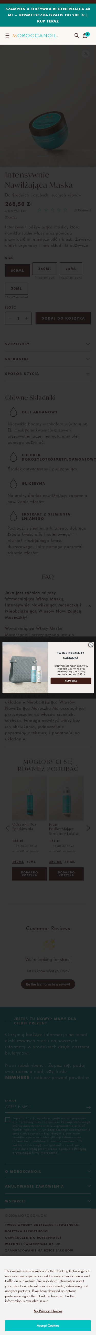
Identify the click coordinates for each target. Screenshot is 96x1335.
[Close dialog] (91, 645)
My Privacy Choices (48, 1311)
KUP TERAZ (71, 680)
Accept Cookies (48, 1325)
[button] (7, 35)
